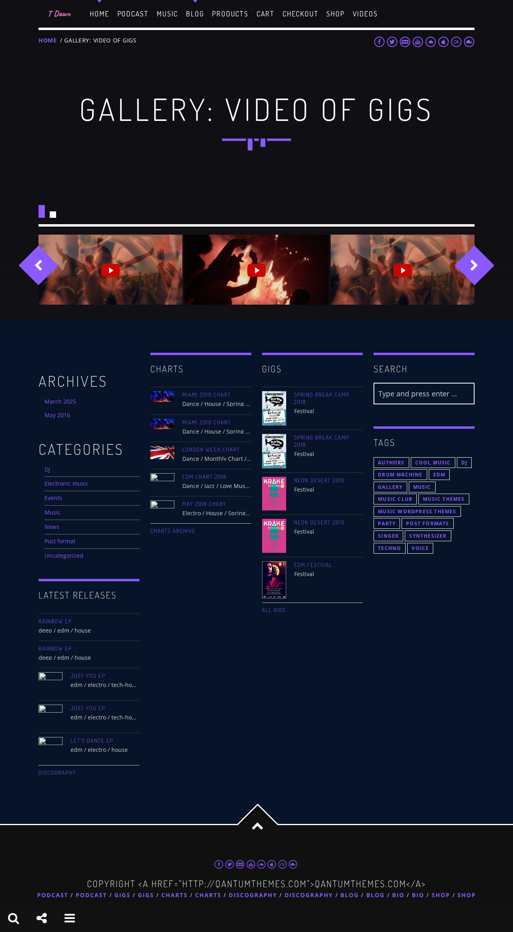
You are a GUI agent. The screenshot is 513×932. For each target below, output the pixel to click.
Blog (349, 895)
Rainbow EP (55, 621)
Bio (398, 895)
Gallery (390, 487)
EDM (439, 474)
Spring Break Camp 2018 (321, 398)
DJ (47, 469)
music (422, 487)
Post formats (427, 523)
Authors (391, 462)
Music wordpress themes (417, 511)
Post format (59, 541)
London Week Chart (211, 449)
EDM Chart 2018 (204, 476)
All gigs (274, 610)
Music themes (444, 499)
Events (53, 498)
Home (47, 40)
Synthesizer (427, 535)
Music (52, 512)
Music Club (395, 499)
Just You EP (88, 675)
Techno (389, 548)
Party (387, 523)
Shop (441, 895)
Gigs (122, 895)
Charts (175, 895)
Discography (57, 772)
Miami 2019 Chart (206, 394)
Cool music (433, 462)
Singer (388, 535)
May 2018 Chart (204, 504)
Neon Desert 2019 (319, 480)
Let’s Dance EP (92, 740)
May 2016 (57, 415)
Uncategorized (63, 555)
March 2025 (60, 401)
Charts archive (173, 530)
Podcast (53, 895)
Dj (464, 462)
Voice (420, 548)
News (51, 526)
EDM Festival (313, 564)
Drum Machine (400, 474)
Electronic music (66, 483)
